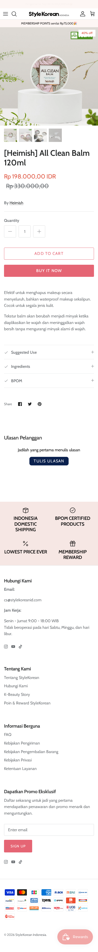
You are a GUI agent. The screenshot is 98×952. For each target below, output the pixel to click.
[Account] (81, 13)
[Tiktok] (20, 646)
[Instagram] (6, 646)
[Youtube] (13, 646)
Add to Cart (49, 253)
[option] (49, 76)
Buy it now (49, 270)
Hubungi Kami (16, 685)
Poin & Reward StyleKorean (27, 703)
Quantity (11, 220)
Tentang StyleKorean (21, 677)
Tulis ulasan (49, 461)
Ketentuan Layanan (20, 768)
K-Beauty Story (17, 694)
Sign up (18, 846)
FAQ (7, 734)
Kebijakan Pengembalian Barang (31, 751)
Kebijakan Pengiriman (22, 743)
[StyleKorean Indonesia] (49, 13)
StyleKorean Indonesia (30, 935)
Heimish (16, 202)
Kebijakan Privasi (18, 760)
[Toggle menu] (5, 13)
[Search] (16, 13)
